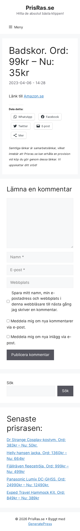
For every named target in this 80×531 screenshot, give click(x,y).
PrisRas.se (40, 7)
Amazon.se (34, 96)
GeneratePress (40, 524)
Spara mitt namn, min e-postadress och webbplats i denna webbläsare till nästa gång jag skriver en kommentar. (41, 301)
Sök (10, 383)
